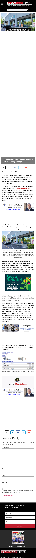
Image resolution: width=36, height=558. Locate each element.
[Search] (28, 10)
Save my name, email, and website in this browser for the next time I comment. (17, 495)
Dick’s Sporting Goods (23, 188)
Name (4, 472)
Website (4, 486)
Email (4, 479)
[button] (4, 167)
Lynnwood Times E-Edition (18, 550)
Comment (5, 451)
